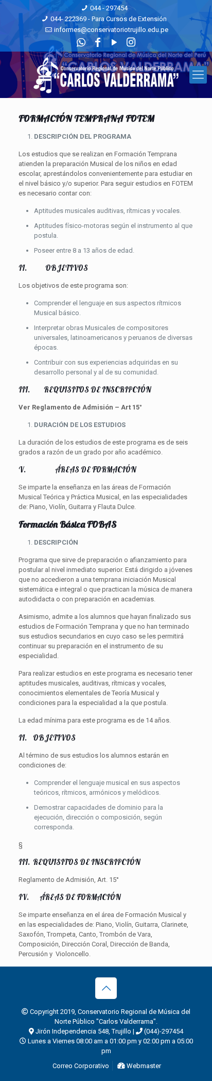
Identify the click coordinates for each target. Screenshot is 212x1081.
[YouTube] (114, 42)
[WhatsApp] (81, 42)
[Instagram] (131, 42)
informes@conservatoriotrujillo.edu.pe (111, 30)
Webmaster (143, 1066)
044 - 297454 (109, 8)
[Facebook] (97, 42)
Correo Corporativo (80, 1066)
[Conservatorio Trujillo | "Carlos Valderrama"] (106, 75)
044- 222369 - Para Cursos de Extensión (108, 19)
